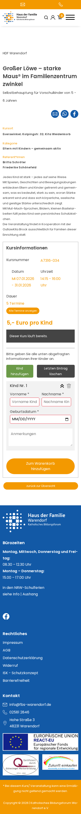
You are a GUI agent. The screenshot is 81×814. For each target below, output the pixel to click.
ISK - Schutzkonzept (20, 672)
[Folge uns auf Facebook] (6, 616)
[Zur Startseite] (40, 524)
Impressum (13, 642)
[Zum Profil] (53, 17)
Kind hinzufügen (20, 371)
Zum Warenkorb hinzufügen (40, 466)
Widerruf (10, 665)
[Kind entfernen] (69, 386)
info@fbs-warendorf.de (30, 704)
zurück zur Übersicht (40, 486)
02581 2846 (19, 712)
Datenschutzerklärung (23, 657)
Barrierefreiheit (16, 680)
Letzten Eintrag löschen (56, 371)
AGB (6, 650)
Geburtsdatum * (24, 411)
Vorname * (19, 394)
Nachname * (53, 394)
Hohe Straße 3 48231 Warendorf (24, 723)
